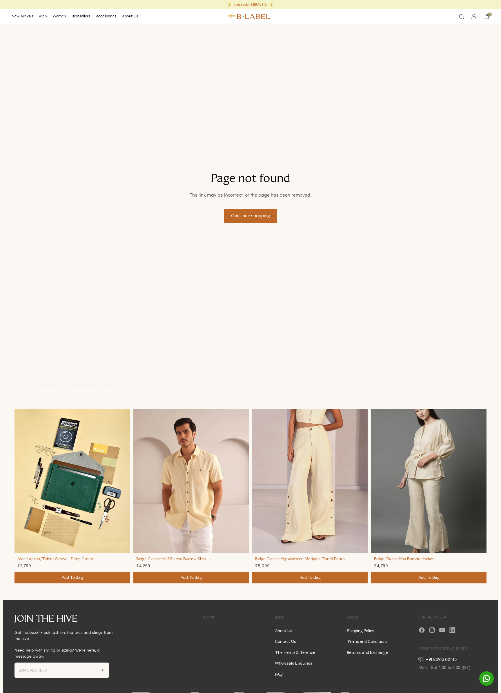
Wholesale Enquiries (293, 663)
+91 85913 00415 (441, 660)
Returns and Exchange (367, 653)
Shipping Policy (360, 631)
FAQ (279, 674)
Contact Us (285, 642)
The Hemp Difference (295, 653)
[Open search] (461, 16)
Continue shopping (250, 215)
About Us (283, 631)
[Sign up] (101, 670)
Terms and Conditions (367, 642)
